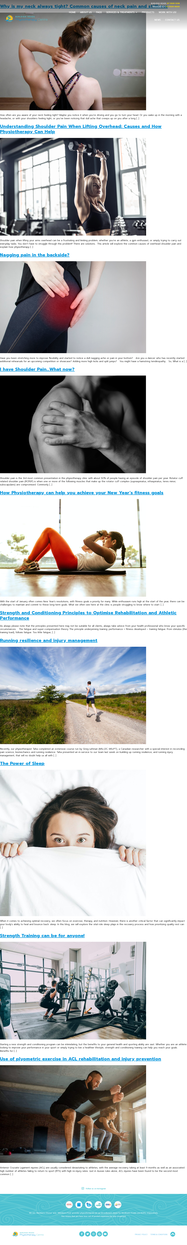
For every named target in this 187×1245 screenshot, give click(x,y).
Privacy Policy (141, 1234)
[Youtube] (105, 1234)
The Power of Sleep (22, 763)
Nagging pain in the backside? (35, 255)
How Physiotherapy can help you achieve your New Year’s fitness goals (81, 492)
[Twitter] (87, 1234)
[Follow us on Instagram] (82, 1188)
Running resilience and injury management (48, 640)
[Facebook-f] (81, 1234)
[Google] (99, 1234)
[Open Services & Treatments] (136, 12)
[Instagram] (93, 1234)
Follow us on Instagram (96, 1188)
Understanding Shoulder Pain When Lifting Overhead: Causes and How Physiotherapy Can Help (81, 129)
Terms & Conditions (158, 1234)
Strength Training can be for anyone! (42, 935)
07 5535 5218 (173, 3)
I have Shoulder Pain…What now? (37, 369)
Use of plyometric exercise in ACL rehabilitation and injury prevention (80, 1059)
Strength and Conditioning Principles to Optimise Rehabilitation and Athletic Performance (88, 615)
